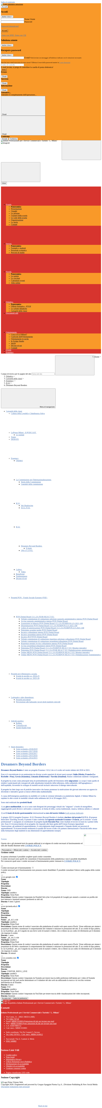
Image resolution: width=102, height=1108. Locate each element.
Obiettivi (19, 461)
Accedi (4, 7)
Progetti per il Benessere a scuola (24, 674)
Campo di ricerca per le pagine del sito (16, 374)
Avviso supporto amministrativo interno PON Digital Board (44, 621)
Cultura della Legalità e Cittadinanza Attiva (28, 413)
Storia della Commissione (31, 482)
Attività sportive (17, 721)
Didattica (9, 376)
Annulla (4, 139)
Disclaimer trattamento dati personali (15, 1087)
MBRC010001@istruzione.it (33, 1021)
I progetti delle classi (14, 379)
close (4, 183)
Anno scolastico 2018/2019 (26, 749)
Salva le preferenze (20, 998)
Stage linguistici (17, 747)
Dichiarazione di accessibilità (17, 1064)
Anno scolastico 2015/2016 (26, 756)
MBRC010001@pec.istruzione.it (33, 1023)
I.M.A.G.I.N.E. (27, 550)
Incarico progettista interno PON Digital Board (39, 635)
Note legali (10, 1057)
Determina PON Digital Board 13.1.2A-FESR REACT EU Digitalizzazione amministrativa (57, 650)
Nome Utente (30, 19)
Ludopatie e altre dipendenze (22, 697)
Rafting (19, 723)
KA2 (8, 383)
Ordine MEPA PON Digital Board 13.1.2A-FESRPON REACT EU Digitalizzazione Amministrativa (61, 655)
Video (23, 572)
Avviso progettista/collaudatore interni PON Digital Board (43, 646)
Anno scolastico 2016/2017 (26, 753)
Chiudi (4, 76)
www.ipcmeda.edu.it (9, 906)
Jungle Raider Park (23, 728)
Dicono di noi (21, 578)
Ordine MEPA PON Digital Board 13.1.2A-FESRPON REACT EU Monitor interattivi (55, 652)
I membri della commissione (32, 484)
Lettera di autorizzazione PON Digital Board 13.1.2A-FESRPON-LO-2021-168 (52, 628)
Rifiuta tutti (21, 850)
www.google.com (8, 877)
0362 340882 (11, 1041)
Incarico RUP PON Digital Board (34, 637)
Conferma (13, 139)
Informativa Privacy (14, 1059)
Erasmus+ (10, 381)
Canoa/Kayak (21, 725)
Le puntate (20, 435)
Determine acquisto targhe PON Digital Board (39, 630)
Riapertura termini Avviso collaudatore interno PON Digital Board (47, 643)
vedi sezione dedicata (74, 813)
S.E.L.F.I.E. (25, 508)
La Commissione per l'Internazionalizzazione (34, 480)
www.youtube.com (9, 958)
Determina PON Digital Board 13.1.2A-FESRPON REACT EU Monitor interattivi (54, 648)
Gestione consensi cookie (16, 1068)
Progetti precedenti (23, 700)
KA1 (18, 503)
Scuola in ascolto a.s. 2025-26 (27, 678)
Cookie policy (11, 1055)
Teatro (13, 437)
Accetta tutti (39, 850)
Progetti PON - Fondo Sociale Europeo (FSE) (29, 598)
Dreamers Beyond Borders (31, 546)
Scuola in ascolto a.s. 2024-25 (27, 676)
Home (96, 357)
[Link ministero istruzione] (12, 4)
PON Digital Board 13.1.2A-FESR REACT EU (35, 617)
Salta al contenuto (8, 2)
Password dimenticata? (10, 26)
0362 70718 (14, 1019)
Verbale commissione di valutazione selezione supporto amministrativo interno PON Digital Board (59, 619)
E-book (29, 548)
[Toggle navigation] (20, 172)
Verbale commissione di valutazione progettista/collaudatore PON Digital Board (52, 641)
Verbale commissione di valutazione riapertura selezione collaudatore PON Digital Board (56, 639)
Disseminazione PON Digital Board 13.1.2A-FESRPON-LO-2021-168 (49, 626)
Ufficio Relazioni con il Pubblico (19, 1062)
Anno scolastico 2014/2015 (26, 758)
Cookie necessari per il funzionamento (16, 868)
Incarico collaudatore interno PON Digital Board (40, 632)
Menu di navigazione (47, 407)
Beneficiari (20, 574)
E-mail (27, 58)
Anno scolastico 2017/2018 (26, 751)
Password (28, 22)
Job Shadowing (27, 505)
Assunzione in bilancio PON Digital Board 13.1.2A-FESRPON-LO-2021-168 (52, 623)
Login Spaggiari (64, 62)
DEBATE (15, 439)
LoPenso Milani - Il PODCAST (24, 433)
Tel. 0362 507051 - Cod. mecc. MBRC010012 (24, 1034)
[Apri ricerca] (81, 150)
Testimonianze (21, 576)
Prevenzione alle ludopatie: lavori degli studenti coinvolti (38, 702)
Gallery (19, 570)
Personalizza (6, 850)
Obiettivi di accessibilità (15, 1066)
